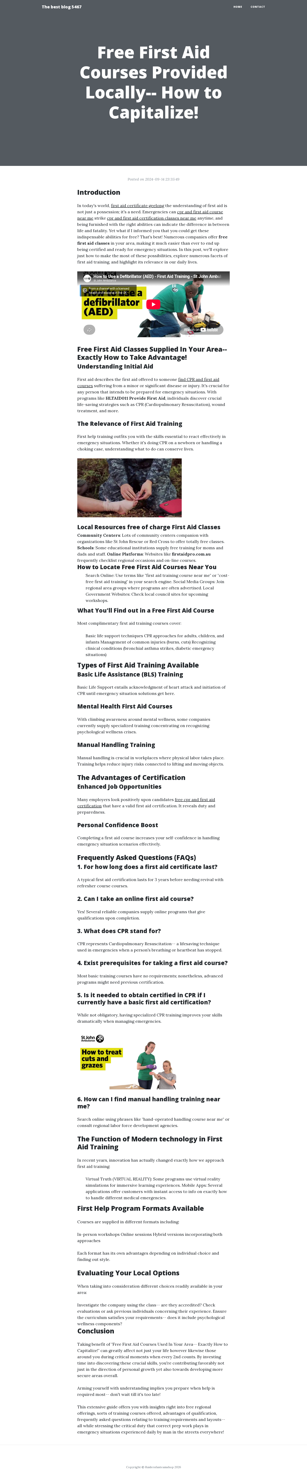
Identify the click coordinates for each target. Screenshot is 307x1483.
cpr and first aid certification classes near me (151, 218)
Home (237, 7)
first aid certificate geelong (137, 205)
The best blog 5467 (62, 7)
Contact (258, 7)
